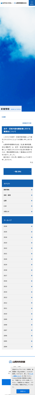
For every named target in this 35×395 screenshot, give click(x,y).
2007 (5, 330)
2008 (5, 325)
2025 (5, 232)
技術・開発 (7, 195)
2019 (5, 264)
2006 (5, 336)
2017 (5, 275)
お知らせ (6, 211)
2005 (5, 341)
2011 (5, 308)
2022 (5, 248)
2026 (5, 226)
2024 (5, 237)
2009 (5, 319)
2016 (5, 281)
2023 (5, 243)
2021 (5, 253)
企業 (5, 200)
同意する (22, 391)
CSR (5, 206)
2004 (5, 346)
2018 (5, 270)
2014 (5, 292)
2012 (5, 303)
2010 (5, 314)
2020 (5, 259)
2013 (5, 297)
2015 (5, 286)
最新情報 (6, 190)
